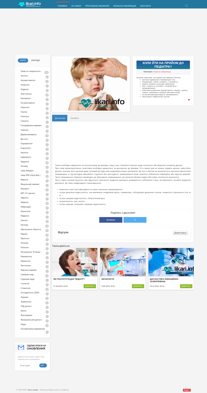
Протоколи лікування (97, 6)
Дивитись (89, 286)
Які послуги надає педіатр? (69, 279)
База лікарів (33, 390)
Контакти (145, 6)
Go (42, 365)
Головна (62, 6)
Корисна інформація (124, 6)
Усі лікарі (76, 6)
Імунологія (108, 279)
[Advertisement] (99, 32)
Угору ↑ (187, 390)
